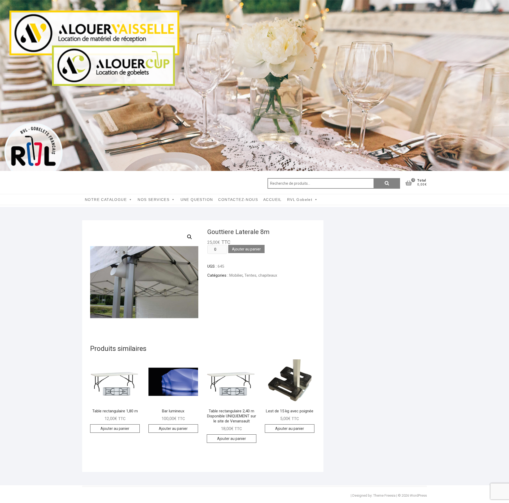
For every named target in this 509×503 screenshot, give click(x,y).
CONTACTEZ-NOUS (238, 199)
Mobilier (236, 275)
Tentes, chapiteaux (260, 275)
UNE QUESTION (197, 199)
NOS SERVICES (153, 199)
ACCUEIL (272, 199)
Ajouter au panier (246, 249)
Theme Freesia (384, 495)
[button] (189, 237)
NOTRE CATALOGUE (106, 199)
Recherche (387, 183)
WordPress (418, 495)
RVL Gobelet (299, 199)
